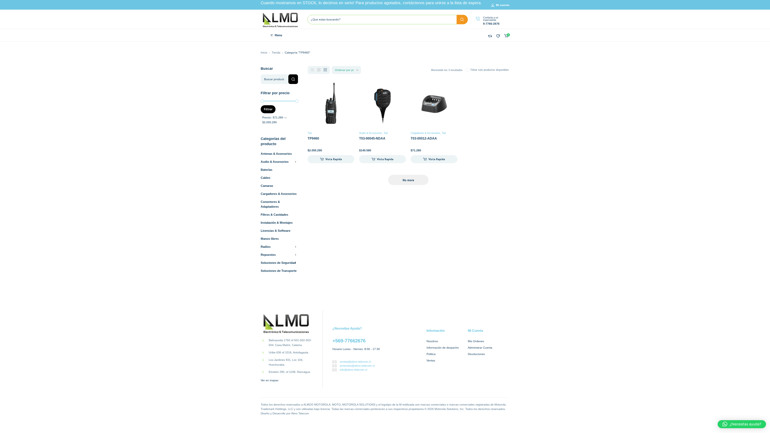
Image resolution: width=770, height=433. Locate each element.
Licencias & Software (275, 230)
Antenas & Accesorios (276, 153)
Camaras (267, 185)
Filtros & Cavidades (274, 214)
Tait (310, 133)
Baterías (266, 169)
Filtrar (268, 109)
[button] (742, 424)
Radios (266, 246)
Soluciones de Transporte (279, 270)
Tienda (276, 52)
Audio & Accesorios (275, 161)
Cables (265, 177)
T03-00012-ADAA (424, 138)
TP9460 (313, 138)
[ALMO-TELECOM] (281, 20)
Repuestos (268, 254)
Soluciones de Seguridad (278, 262)
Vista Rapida (333, 159)
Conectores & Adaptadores (270, 204)
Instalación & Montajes (277, 222)
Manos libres (270, 238)
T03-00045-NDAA (372, 138)
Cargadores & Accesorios (279, 193)
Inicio (264, 52)
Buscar (293, 79)
